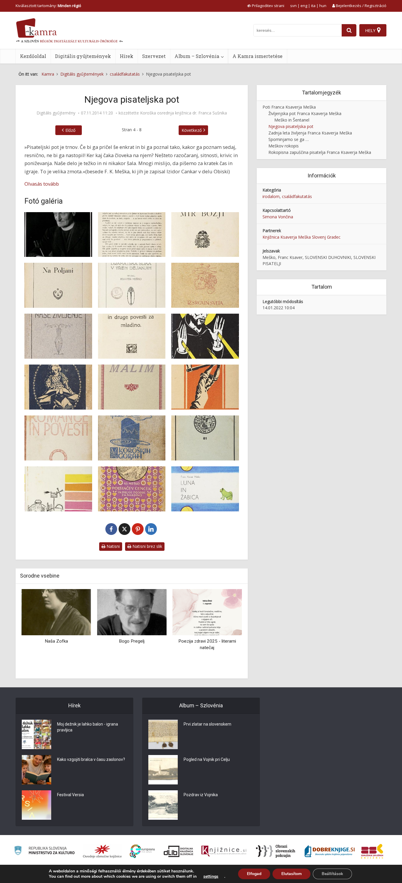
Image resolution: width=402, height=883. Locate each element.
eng (303, 5)
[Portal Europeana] (142, 851)
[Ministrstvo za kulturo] (44, 851)
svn (293, 5)
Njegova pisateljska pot (290, 126)
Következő (192, 130)
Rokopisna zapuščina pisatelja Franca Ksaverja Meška (319, 152)
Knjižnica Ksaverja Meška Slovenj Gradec (301, 237)
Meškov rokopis (283, 146)
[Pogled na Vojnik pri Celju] (163, 769)
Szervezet (154, 56)
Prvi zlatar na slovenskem (207, 724)
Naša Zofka (56, 641)
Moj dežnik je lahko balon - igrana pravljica (87, 727)
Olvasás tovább (41, 183)
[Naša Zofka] (56, 612)
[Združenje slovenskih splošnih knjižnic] (224, 851)
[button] (227, 631)
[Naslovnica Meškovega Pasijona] (205, 437)
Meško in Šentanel (291, 120)
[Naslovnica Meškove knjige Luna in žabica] (205, 488)
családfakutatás (297, 196)
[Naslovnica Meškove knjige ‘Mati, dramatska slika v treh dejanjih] (132, 285)
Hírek (126, 56)
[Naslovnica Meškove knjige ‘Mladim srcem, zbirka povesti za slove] (58, 387)
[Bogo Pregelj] (131, 612)
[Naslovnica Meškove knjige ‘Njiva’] (58, 488)
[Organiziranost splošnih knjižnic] (102, 851)
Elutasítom (291, 874)
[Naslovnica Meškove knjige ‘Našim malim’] (132, 387)
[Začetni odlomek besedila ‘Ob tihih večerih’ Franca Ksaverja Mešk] (132, 234)
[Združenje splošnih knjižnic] (372, 851)
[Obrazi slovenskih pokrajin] (275, 851)
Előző (70, 130)
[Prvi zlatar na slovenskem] (163, 734)
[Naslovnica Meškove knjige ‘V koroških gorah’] (132, 437)
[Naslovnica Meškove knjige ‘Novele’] (205, 387)
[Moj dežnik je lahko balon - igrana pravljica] (36, 734)
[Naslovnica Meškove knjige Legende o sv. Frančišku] (205, 336)
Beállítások (332, 874)
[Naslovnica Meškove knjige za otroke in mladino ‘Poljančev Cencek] (132, 488)
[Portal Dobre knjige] (330, 851)
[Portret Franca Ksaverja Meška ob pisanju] (58, 234)
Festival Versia (70, 794)
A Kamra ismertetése (257, 56)
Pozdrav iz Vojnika (201, 794)
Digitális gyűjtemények (83, 56)
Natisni (112, 546)
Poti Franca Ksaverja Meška (289, 107)
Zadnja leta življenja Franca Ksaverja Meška (310, 133)
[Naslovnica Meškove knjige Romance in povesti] (58, 437)
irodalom (271, 196)
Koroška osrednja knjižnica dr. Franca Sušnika (183, 113)
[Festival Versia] (36, 805)
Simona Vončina (278, 216)
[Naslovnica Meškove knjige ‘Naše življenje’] (58, 336)
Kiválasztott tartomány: (48, 5)
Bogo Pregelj (131, 641)
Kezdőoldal (33, 56)
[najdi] (349, 30)
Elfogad (254, 874)
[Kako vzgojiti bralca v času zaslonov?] (36, 769)
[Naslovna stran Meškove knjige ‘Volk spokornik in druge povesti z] (132, 336)
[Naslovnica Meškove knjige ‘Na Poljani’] (58, 285)
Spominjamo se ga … (288, 139)
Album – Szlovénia (197, 56)
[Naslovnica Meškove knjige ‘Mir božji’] (205, 234)
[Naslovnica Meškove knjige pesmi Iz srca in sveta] (205, 285)
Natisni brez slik (146, 546)
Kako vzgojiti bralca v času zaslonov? (91, 759)
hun (322, 5)
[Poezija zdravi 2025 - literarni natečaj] (207, 612)
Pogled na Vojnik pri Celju (207, 759)
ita (313, 5)
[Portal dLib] (178, 851)
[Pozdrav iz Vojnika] (163, 805)
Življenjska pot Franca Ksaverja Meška (304, 113)
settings (210, 876)
